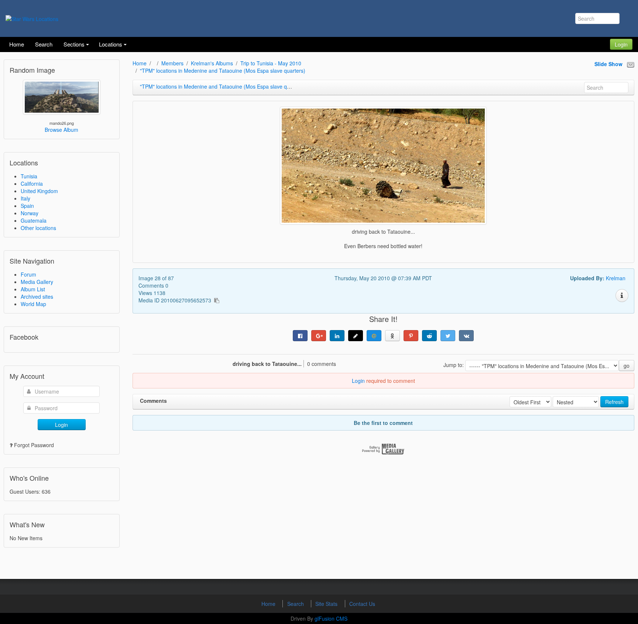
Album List (33, 289)
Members (172, 63)
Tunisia (29, 176)
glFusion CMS (331, 618)
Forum (28, 274)
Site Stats (327, 603)
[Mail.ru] (374, 335)
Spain (27, 205)
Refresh (614, 401)
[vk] (466, 335)
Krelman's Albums (212, 63)
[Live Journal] (355, 335)
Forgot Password (34, 445)
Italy (25, 198)
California (32, 183)
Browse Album (61, 129)
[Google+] (318, 335)
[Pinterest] (411, 335)
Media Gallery (37, 281)
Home (140, 63)
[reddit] (429, 335)
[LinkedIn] (337, 335)
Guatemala (34, 220)
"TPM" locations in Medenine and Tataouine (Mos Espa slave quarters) (222, 70)
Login (621, 44)
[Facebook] (300, 335)
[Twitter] (447, 335)
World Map (33, 304)
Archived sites (37, 296)
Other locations (38, 228)
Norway (29, 213)
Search (296, 603)
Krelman (615, 278)
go (627, 365)
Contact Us (362, 603)
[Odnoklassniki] (392, 335)
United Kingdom (39, 191)
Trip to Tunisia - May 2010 (270, 63)
